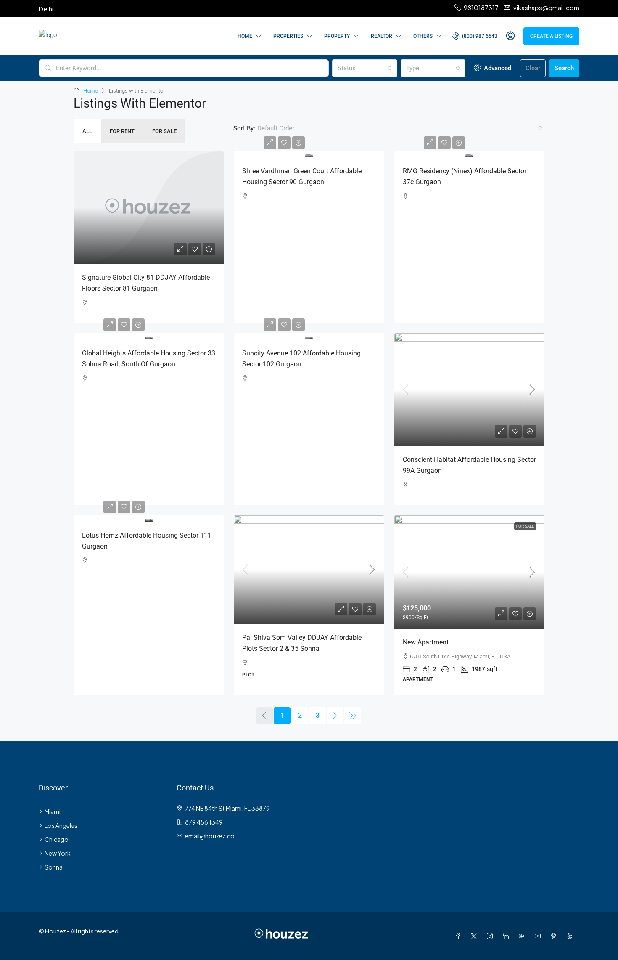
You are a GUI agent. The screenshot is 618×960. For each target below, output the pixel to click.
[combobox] (364, 68)
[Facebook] (459, 936)
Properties (288, 36)
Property (337, 36)
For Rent (122, 131)
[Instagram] (491, 936)
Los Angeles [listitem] (61, 825)
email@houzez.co (210, 836)
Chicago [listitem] (57, 839)
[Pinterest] (555, 936)
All (87, 131)
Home (245, 36)
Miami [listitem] (53, 811)
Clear (533, 68)
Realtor (381, 36)
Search (564, 68)
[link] (149, 207)
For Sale (164, 131)
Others (423, 36)
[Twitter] (475, 936)
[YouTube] (539, 936)
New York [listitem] (58, 853)
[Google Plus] (523, 936)
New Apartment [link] (426, 642)
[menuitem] (474, 36)
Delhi (46, 9)
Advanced (496, 68)
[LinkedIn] (507, 936)
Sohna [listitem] (54, 867)
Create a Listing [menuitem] (551, 36)
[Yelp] (571, 936)
